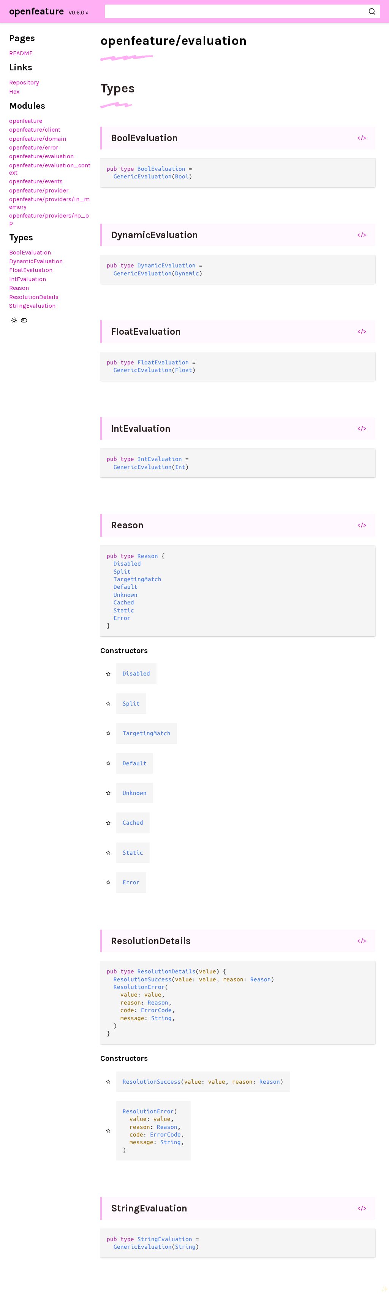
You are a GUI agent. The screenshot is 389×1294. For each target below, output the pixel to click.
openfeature (36, 11)
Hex (14, 91)
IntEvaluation (27, 279)
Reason (19, 287)
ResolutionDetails (34, 296)
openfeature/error (33, 147)
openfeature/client (34, 129)
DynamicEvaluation (36, 261)
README (21, 53)
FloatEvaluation (30, 269)
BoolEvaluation (30, 252)
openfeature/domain (37, 138)
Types (117, 88)
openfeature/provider (38, 190)
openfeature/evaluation (41, 156)
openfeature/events (36, 181)
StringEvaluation (32, 305)
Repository (24, 82)
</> (361, 137)
